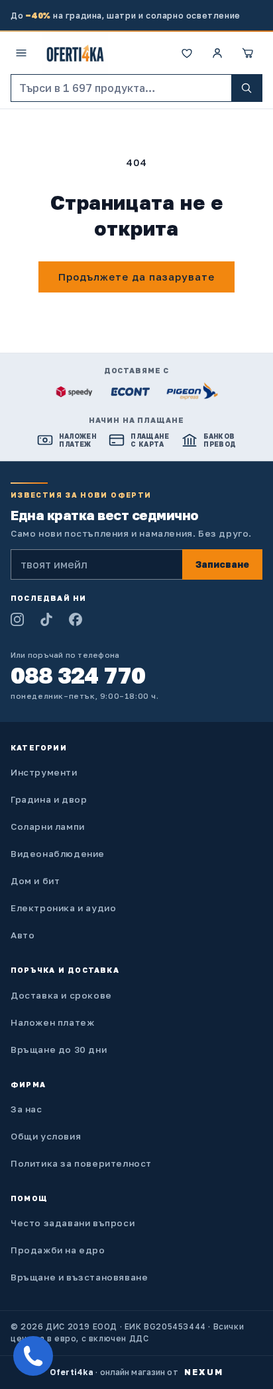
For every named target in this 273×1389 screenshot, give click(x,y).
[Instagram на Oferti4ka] (17, 619)
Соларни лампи (48, 826)
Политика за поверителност (81, 1163)
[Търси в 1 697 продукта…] (246, 88)
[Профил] (217, 52)
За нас (26, 1109)
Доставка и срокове (61, 995)
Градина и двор (49, 799)
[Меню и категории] (21, 52)
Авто (22, 935)
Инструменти (44, 772)
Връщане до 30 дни (59, 1049)
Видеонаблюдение (58, 853)
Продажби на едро (58, 1250)
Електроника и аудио (63, 908)
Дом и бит (35, 880)
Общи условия (46, 1136)
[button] (247, 52)
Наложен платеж (52, 1022)
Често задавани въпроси (73, 1223)
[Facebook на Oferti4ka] (75, 619)
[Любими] (186, 52)
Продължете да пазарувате (136, 277)
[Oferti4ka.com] (75, 52)
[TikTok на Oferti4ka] (46, 619)
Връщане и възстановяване (79, 1277)
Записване (222, 564)
